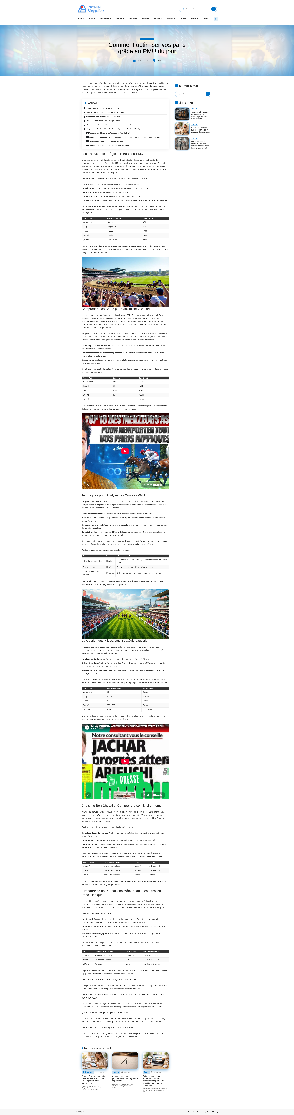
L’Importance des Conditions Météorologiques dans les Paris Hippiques (114, 129)
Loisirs (158, 60)
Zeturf (149, 353)
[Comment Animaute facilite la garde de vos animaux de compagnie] (182, 128)
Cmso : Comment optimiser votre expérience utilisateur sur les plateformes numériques (94, 1079)
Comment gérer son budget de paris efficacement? (109, 145)
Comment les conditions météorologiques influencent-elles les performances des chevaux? (125, 137)
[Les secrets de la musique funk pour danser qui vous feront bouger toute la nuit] (182, 143)
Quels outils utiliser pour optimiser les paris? (107, 141)
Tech (146, 1072)
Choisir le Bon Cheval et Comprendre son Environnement (108, 125)
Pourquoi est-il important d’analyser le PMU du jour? (109, 133)
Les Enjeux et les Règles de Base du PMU (102, 108)
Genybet (128, 853)
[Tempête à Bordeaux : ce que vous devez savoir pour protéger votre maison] (182, 114)
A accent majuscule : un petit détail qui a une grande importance (125, 1078)
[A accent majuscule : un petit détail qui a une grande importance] (125, 1060)
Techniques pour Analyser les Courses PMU (103, 116)
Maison (194, 108)
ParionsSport (159, 353)
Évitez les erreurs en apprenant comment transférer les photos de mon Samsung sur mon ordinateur (153, 1081)
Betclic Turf (117, 853)
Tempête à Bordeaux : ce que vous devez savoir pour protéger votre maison (200, 115)
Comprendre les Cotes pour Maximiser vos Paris (105, 112)
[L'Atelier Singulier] (91, 9)
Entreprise (87, 1072)
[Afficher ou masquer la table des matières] (133, 103)
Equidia (156, 541)
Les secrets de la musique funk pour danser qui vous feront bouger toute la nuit (200, 145)
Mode (116, 1072)
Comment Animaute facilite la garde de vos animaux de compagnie (200, 130)
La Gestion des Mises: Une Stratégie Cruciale (104, 121)
